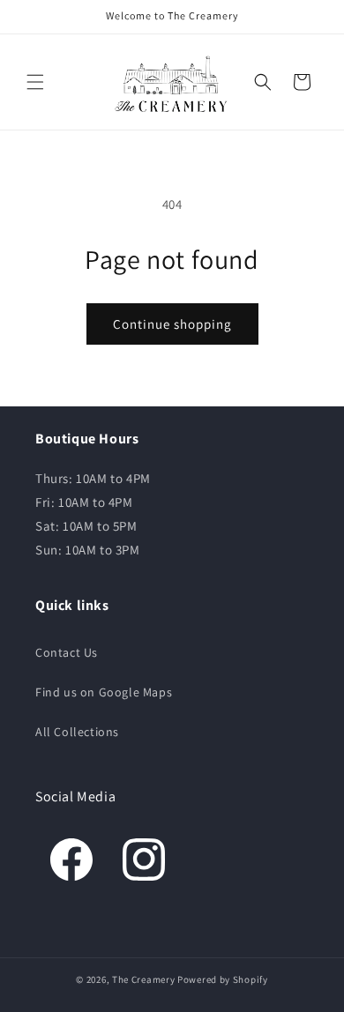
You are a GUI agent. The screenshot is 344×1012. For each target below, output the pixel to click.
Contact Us (66, 652)
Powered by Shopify (222, 979)
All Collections (77, 732)
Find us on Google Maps (103, 692)
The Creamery (143, 979)
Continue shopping (172, 324)
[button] (35, 82)
